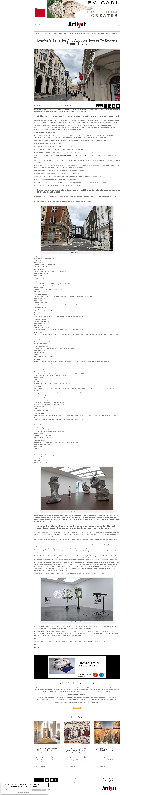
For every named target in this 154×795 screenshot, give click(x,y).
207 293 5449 (82, 155)
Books (94, 33)
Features (78, 33)
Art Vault (101, 33)
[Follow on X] (47, 780)
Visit (35, 638)
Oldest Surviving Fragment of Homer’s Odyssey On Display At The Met (46, 750)
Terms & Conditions (109, 779)
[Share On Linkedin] (109, 106)
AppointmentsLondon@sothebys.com (64, 155)
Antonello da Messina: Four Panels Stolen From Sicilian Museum (106, 750)
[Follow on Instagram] (56, 780)
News (38, 33)
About (77, 779)
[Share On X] (114, 106)
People (54, 33)
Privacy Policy (109, 781)
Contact (77, 781)
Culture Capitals (112, 33)
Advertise (77, 783)
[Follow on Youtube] (52, 780)
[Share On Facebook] (105, 106)
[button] (118, 24)
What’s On (62, 33)
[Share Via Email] (118, 106)
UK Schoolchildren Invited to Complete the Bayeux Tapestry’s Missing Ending (76, 750)
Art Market (46, 33)
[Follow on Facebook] (42, 780)
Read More (37, 647)
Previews (86, 33)
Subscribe (38, 25)
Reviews (70, 33)
